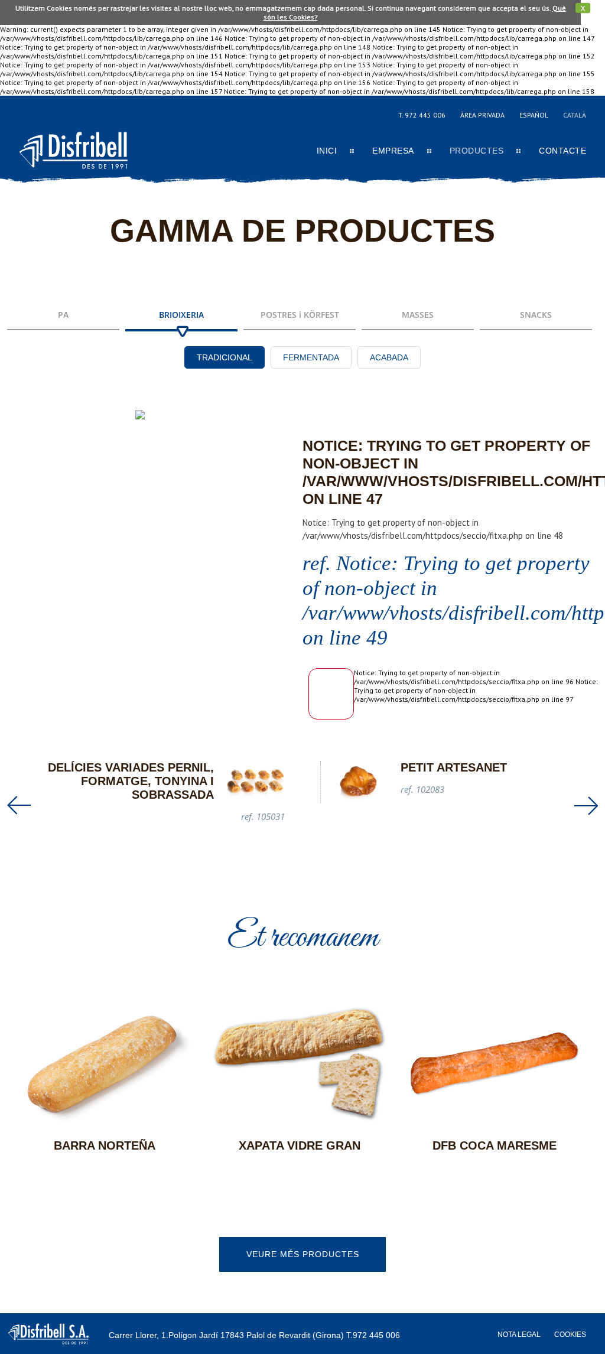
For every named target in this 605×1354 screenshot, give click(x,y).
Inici (327, 150)
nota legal (519, 1334)
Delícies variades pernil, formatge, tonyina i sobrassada (131, 781)
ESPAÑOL (533, 114)
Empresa (393, 150)
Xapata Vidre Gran (299, 1145)
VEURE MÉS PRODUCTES (302, 1254)
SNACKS (536, 314)
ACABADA (389, 357)
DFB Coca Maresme (494, 1145)
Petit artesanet (454, 767)
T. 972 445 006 (421, 114)
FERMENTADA (311, 357)
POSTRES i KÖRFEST (300, 314)
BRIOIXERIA (181, 314)
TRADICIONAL (224, 357)
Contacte (562, 150)
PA (63, 314)
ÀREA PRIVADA (482, 114)
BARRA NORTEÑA (104, 1145)
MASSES (418, 314)
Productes (477, 150)
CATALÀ (574, 114)
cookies (570, 1334)
